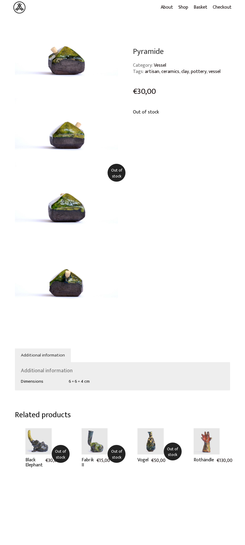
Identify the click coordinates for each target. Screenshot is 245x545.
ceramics (170, 71)
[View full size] (23, 32)
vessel (214, 71)
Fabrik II (88, 462)
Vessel (160, 65)
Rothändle (204, 460)
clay (185, 71)
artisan (152, 71)
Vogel (142, 460)
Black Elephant (34, 462)
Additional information (43, 355)
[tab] (43, 355)
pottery (198, 71)
